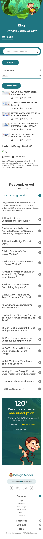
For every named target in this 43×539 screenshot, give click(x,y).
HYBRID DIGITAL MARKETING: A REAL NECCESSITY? (25, 114)
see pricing (21, 429)
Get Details (13, 424)
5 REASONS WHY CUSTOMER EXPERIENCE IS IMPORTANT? (24, 125)
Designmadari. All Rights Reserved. (24, 533)
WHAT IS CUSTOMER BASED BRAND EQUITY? (24, 93)
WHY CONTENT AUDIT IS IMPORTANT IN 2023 (22, 135)
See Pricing (7, 37)
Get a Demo (30, 424)
